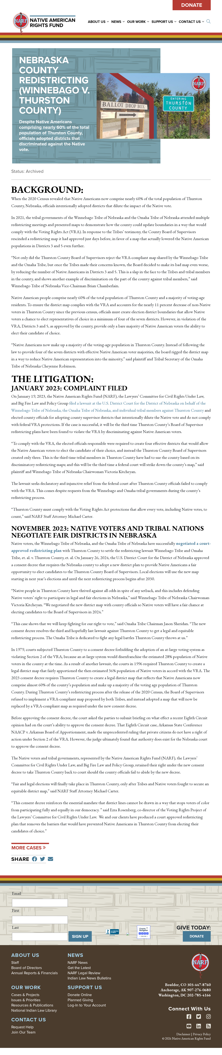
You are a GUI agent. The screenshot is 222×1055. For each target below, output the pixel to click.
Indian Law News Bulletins (89, 978)
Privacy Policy (202, 1034)
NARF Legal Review (84, 973)
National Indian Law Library (34, 1010)
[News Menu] (124, 21)
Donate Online (80, 995)
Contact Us (190, 21)
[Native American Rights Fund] (43, 21)
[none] (99, 21)
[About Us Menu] (108, 21)
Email (16, 893)
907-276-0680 (199, 989)
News (116, 21)
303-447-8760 (199, 984)
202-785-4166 (199, 995)
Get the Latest (79, 968)
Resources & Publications (32, 1005)
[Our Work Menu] (148, 21)
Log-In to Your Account (87, 1005)
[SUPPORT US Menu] (175, 21)
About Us (96, 21)
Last (15, 927)
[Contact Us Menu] (203, 21)
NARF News (78, 962)
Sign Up (80, 936)
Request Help (22, 1027)
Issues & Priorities (25, 1000)
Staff (15, 962)
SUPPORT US (162, 21)
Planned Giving (80, 1000)
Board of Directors (26, 968)
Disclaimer (183, 1034)
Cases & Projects (25, 995)
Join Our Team (23, 1032)
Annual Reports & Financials (34, 973)
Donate (191, 5)
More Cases (26, 847)
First (15, 910)
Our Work (136, 21)
